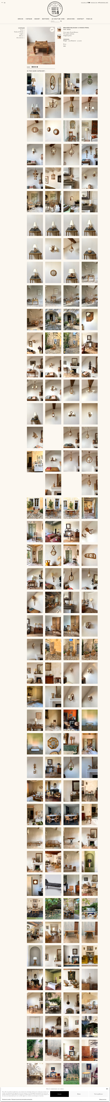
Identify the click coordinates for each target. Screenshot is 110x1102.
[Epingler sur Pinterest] (35, 67)
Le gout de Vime (58, 19)
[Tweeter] (34, 67)
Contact (80, 19)
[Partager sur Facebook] (32, 67)
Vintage (29, 19)
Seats (21, 30)
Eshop (37, 19)
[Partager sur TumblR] (37, 67)
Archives (71, 19)
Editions (45, 19)
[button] (107, 1089)
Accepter (60, 1094)
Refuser (79, 1094)
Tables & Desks (18, 32)
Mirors (21, 36)
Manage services (102, 1099)
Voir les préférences (98, 1094)
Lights (21, 34)
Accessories (20, 37)
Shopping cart (104, 2)
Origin (20, 19)
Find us (89, 19)
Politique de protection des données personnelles (22, 1099)
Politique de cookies (6, 1099)
